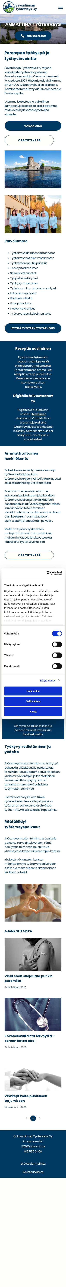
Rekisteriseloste (33, 1172)
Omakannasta (41, 366)
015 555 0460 (33, 1152)
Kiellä (33, 711)
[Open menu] (60, 7)
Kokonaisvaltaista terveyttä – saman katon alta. (30, 1038)
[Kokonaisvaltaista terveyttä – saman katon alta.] (33, 1014)
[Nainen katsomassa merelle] (33, 1074)
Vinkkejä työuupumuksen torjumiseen (26, 1098)
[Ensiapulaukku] (33, 954)
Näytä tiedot (47, 680)
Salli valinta (33, 701)
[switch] (57, 644)
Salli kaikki (33, 691)
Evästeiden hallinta (33, 1164)
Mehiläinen (39, 414)
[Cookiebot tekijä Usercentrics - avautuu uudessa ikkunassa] (47, 573)
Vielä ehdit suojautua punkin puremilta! (28, 978)
